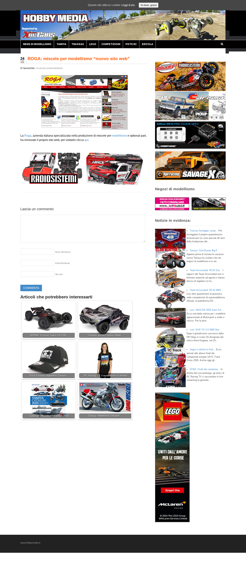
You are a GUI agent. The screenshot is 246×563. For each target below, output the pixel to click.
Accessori (41, 68)
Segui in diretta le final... (202, 349)
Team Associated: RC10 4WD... (206, 290)
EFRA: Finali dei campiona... (205, 369)
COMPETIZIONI (110, 44)
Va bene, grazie (148, 5)
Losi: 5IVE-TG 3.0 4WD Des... (206, 329)
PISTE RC (131, 44)
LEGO (92, 44)
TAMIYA (61, 44)
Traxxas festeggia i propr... (204, 230)
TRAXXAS (77, 44)
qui (86, 139)
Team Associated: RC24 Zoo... (206, 270)
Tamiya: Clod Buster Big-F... (204, 250)
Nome (62, 252)
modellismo (119, 135)
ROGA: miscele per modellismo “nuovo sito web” (79, 58)
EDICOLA (147, 44)
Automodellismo (55, 68)
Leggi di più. (128, 4)
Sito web (58, 274)
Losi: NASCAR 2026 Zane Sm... (206, 309)
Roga (27, 135)
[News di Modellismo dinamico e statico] (62, 21)
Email (62, 263)
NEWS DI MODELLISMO (37, 44)
